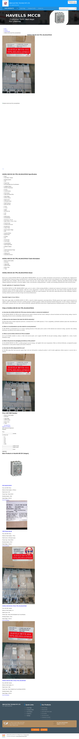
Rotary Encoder (44, 709)
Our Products (9, 8)
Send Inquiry (36, 729)
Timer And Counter (45, 715)
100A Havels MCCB (7, 531)
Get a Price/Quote (5, 499)
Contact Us (40, 8)
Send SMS (45, 729)
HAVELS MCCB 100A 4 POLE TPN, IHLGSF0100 (14, 680)
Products (6, 30)
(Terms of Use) (26, 734)
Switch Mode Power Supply (47, 711)
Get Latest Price (7, 425)
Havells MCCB (7, 31)
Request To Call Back (6, 426)
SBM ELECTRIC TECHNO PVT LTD (19, 4)
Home (5, 28)
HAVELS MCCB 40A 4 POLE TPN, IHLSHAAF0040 (14, 606)
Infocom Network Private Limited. (21, 736)
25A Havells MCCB (7, 485)
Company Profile (31, 8)
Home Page (22, 8)
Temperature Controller (46, 717)
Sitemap (28, 715)
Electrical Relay (44, 707)
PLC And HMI (44, 713)
